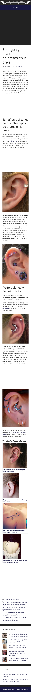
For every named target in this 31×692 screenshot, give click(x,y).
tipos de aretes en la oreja (11, 610)
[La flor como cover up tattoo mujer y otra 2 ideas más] (4, 642)
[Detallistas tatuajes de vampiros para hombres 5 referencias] (4, 653)
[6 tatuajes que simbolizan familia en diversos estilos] (4, 647)
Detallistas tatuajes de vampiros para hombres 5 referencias (17, 653)
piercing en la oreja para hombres (13, 607)
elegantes (13, 141)
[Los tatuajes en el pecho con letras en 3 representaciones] (4, 636)
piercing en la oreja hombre (16, 604)
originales (5, 308)
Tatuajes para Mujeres (12, 599)
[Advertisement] (15, 26)
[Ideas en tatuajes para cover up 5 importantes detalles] (4, 660)
